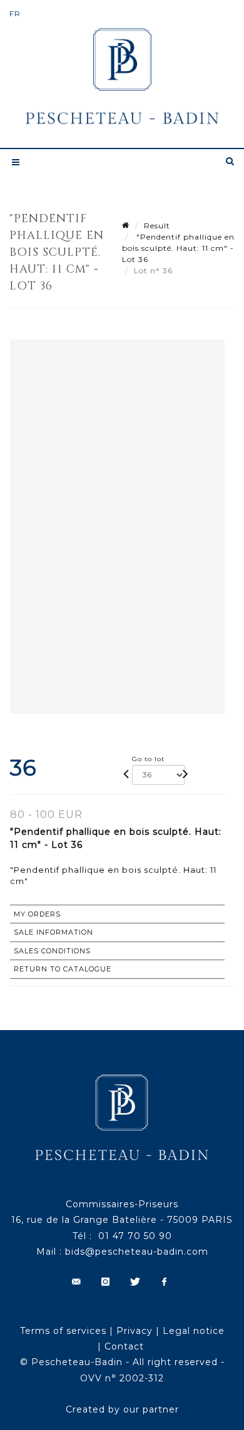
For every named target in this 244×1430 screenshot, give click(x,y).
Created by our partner (122, 1409)
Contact (124, 1346)
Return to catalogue (62, 969)
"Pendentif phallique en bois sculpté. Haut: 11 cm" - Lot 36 (178, 248)
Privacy (134, 1330)
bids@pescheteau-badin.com (136, 1251)
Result (157, 225)
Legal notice (194, 1330)
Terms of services (63, 1330)
